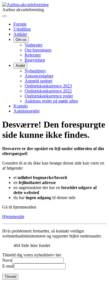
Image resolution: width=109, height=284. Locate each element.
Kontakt (20, 106)
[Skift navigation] (4, 16)
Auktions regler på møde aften (51, 101)
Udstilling (22, 29)
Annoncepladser (39, 76)
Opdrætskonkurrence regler (49, 96)
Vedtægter (33, 45)
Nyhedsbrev (35, 70)
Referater (33, 55)
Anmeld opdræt (38, 81)
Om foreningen (38, 50)
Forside (20, 24)
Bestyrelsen (35, 60)
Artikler (20, 34)
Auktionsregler (26, 111)
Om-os (21, 40)
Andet (20, 65)
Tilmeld (10, 277)
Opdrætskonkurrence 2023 (48, 86)
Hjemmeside (13, 216)
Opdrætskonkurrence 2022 (48, 91)
